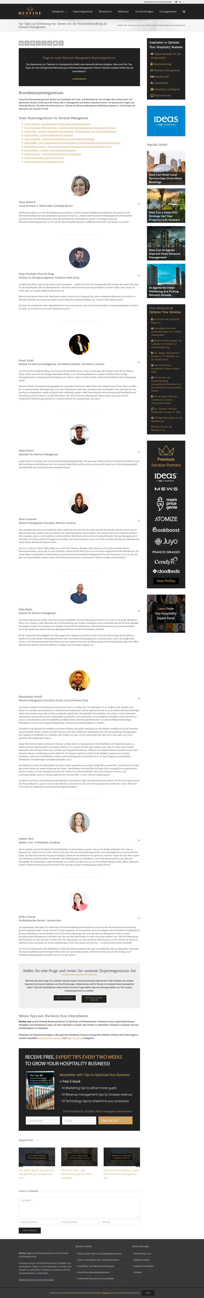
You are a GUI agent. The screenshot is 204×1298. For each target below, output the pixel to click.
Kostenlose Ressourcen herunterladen (95, 1278)
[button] (184, 11)
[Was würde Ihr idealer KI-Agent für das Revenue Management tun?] (122, 1149)
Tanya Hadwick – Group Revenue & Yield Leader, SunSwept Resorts (57, 124)
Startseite (120, 25)
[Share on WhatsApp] (43, 43)
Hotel (40, 1038)
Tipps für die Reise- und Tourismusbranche (98, 1260)
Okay (148, 1293)
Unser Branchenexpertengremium (93, 1272)
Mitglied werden (142, 1260)
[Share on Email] (55, 43)
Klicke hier (106, 1293)
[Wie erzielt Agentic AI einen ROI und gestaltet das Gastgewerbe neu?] (37, 1149)
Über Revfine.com (142, 1253)
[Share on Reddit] (38, 43)
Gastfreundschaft (52, 1038)
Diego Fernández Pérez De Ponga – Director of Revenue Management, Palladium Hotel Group (69, 128)
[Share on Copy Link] (61, 43)
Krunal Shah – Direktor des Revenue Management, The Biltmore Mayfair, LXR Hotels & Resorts (70, 131)
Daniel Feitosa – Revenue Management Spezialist (48, 135)
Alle (125, 25)
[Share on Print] (49, 43)
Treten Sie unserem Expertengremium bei (44, 161)
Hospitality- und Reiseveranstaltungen (95, 1266)
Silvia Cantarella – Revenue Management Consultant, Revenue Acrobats (59, 139)
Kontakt (138, 1272)
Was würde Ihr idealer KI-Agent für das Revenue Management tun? (121, 1174)
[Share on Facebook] (32, 43)
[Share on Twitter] (26, 43)
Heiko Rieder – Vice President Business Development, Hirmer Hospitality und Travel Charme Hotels (72, 143)
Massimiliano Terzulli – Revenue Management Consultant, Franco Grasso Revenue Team (67, 146)
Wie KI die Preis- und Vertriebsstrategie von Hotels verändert (77, 1174)
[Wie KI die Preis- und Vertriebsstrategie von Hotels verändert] (79, 1149)
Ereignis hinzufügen (144, 1266)
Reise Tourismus (75, 1038)
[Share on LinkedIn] (21, 43)
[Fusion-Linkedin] (139, 203)
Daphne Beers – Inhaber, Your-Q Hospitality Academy (50, 150)
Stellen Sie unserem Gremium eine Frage (44, 158)
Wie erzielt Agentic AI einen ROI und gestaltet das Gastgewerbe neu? (36, 1174)
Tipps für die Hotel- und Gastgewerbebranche (99, 1253)
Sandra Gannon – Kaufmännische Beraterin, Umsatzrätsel (52, 154)
